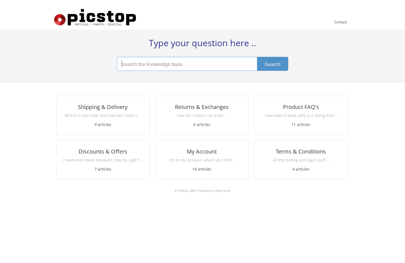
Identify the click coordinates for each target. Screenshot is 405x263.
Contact (340, 22)
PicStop (183, 190)
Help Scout (223, 190)
